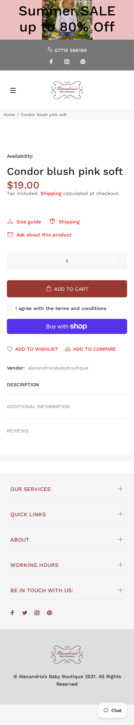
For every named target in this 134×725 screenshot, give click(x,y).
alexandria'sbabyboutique (58, 368)
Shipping (51, 193)
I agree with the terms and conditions (60, 308)
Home (9, 114)
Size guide (28, 221)
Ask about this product (43, 234)
